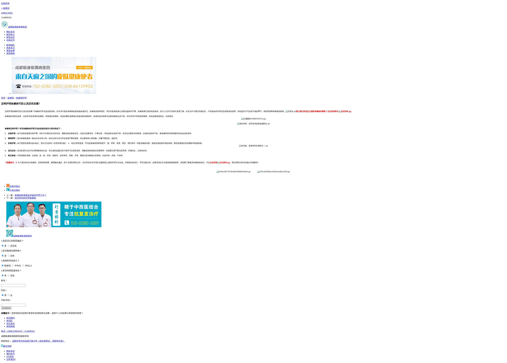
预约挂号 (10, 354)
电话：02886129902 (10, 331)
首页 (3, 98)
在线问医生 (15, 186)
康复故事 (10, 50)
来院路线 (10, 53)
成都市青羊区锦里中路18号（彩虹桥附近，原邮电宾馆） (38, 341)
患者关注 (10, 48)
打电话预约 (15, 190)
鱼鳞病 (11, 98)
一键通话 (5, 8)
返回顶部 (7, 346)
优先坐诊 (10, 323)
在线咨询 (5, 3)
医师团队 (10, 45)
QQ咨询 (10, 356)
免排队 (9, 321)
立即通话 (10, 359)
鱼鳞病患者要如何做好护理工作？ (30, 195)
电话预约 (10, 318)
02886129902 (7, 13)
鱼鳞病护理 (21, 98)
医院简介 (10, 34)
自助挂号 (10, 40)
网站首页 (10, 32)
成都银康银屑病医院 (17, 27)
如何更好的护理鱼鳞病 (25, 198)
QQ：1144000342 (27, 331)
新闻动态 (10, 37)
